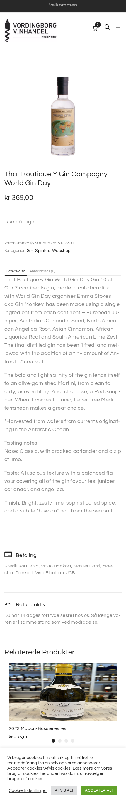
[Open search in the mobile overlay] (107, 27)
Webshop (61, 251)
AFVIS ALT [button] (64, 790)
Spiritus (42, 251)
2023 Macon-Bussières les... (39, 728)
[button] (118, 27)
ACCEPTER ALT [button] (99, 790)
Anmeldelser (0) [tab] (42, 271)
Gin (30, 251)
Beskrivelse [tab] (15, 271)
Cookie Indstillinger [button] (28, 790)
